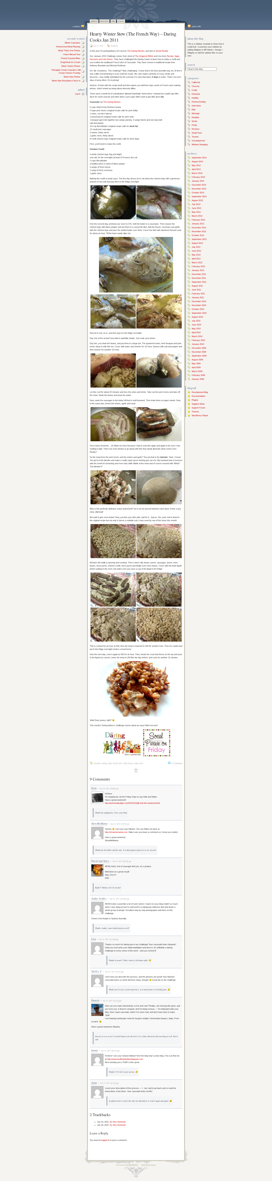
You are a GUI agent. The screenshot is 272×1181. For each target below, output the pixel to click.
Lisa (93, 939)
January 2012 (198, 270)
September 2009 (199, 356)
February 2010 (198, 340)
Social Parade (162, 51)
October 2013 (198, 192)
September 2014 (199, 158)
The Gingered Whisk (144, 56)
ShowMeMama (99, 823)
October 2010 (198, 309)
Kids (194, 109)
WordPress (132, 1165)
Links (113, 21)
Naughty (195, 117)
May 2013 (196, 212)
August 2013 (197, 200)
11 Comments (177, 763)
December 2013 (199, 185)
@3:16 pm (114, 1083)
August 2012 (197, 243)
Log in (77, 94)
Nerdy (194, 121)
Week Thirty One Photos (69, 50)
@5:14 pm (117, 1000)
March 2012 (197, 262)
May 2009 (196, 363)
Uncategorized (198, 140)
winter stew (138, 763)
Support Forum (198, 408)
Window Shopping (200, 144)
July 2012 (196, 247)
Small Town (197, 133)
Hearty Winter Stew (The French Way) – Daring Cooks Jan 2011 (133, 37)
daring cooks (107, 763)
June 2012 (196, 251)
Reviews (121, 21)
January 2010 (198, 344)
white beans (128, 763)
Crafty (194, 90)
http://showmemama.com (116, 832)
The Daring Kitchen (135, 51)
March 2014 (197, 173)
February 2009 (198, 375)
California (196, 82)
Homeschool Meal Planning (68, 47)
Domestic (114, 45)
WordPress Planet (200, 415)
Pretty (194, 125)
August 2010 (197, 317)
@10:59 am (124, 898)
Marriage (196, 113)
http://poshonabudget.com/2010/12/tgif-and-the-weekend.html (132, 803)
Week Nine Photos (72, 77)
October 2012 (198, 235)
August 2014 (197, 161)
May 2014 (196, 165)
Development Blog (200, 392)
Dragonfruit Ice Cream (70, 62)
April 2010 (196, 332)
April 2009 (196, 367)
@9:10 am (125, 823)
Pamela (95, 1000)
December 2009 (199, 348)
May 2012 (196, 255)
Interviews (104, 21)
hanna (94, 1050)
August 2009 (197, 360)
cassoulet (97, 763)
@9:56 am (127, 861)
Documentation (198, 396)
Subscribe (196, 26)
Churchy (195, 86)
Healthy (195, 98)
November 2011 (199, 278)
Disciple (145, 1165)
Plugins (195, 400)
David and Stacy (100, 861)
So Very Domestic (118, 1122)
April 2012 (196, 259)
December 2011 (199, 274)
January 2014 (198, 181)
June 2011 (196, 290)
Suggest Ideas (198, 404)
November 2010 (199, 305)
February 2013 (198, 220)
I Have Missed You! (71, 54)
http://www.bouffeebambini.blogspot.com (125, 1059)
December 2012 (199, 227)
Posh (93, 788)
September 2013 (199, 196)
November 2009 (199, 352)
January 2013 (198, 224)
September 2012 (199, 239)
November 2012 (199, 231)
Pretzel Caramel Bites (70, 58)
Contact (76, 26)
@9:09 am (114, 788)
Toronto (195, 137)
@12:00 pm (114, 939)
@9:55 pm (115, 1050)
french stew (117, 763)
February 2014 (198, 177)
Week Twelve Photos (70, 66)
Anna (94, 1082)
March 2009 (197, 371)
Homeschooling (199, 102)
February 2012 (198, 266)
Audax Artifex (98, 898)
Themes (195, 412)
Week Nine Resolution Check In (66, 81)
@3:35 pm (119, 971)
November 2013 (199, 189)
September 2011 (199, 282)
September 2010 (199, 313)
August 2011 (197, 286)
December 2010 (199, 301)
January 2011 (198, 297)
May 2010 (196, 328)
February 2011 (198, 293)
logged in (105, 1140)
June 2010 (196, 325)
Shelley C (96, 971)
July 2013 (196, 204)
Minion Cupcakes (72, 43)
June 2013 (196, 208)
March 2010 (197, 336)
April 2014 (196, 169)
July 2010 (196, 321)
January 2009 (198, 379)
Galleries (94, 21)
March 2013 (197, 216)
